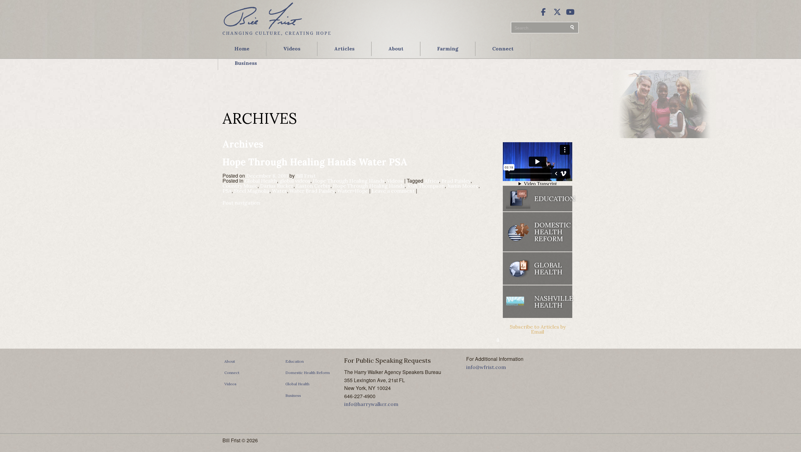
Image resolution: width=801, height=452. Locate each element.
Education (294, 361)
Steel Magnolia (251, 191)
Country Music (240, 186)
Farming (447, 48)
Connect (502, 48)
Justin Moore (462, 186)
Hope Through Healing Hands (349, 181)
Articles (344, 48)
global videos (294, 181)
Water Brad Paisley (312, 191)
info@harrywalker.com (371, 404)
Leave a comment (393, 191)
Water (279, 191)
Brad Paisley (456, 181)
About (395, 48)
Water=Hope (352, 191)
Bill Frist (306, 176)
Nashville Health (553, 301)
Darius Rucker (276, 186)
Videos (291, 48)
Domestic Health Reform (307, 372)
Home (241, 48)
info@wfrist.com (486, 367)
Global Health (261, 181)
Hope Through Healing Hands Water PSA (314, 162)
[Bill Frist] (276, 36)
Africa (432, 181)
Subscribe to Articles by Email (538, 329)
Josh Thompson (426, 186)
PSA (227, 191)
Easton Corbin (313, 186)
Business (246, 63)
